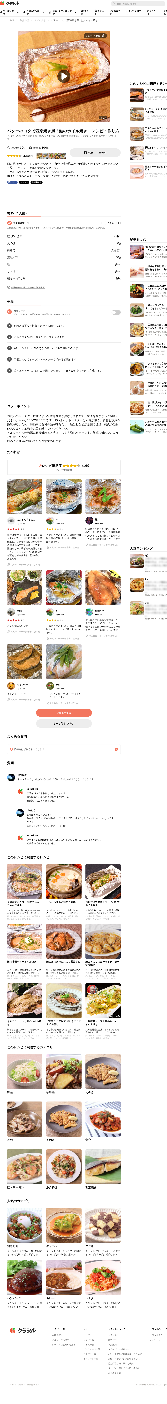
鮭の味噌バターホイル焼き (22, 961)
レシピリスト (89, 1340)
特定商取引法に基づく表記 (121, 1363)
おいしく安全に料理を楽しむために (125, 1354)
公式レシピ (85, 12)
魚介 (88, 1139)
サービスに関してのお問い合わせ (124, 1368)
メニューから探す (60, 1340)
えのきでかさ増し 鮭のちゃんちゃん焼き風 (23, 903)
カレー (50, 1298)
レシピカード (115, 12)
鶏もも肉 (12, 1246)
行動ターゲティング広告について (124, 1358)
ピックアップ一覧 (91, 1349)
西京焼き (91, 1187)
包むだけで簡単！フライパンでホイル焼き (102, 903)
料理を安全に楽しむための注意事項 (28, 287)
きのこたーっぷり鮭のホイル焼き (24, 1022)
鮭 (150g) (13, 236)
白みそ (11, 250)
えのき (11, 243)
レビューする (64, 712)
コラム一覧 (88, 1344)
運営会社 (112, 1340)
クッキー (91, 1246)
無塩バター (14, 257)
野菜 (10, 1092)
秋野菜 (50, 1092)
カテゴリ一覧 (89, 1354)
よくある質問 (114, 1373)
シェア (13, 182)
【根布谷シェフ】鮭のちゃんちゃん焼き (101, 1022)
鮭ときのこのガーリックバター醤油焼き (102, 963)
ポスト (25, 182)
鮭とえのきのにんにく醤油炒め (63, 961)
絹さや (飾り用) (17, 278)
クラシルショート (133, 12)
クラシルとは (114, 1335)
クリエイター (151, 12)
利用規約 (112, 1344)
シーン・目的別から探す (64, 1344)
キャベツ (52, 1246)
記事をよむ (99, 12)
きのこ (11, 1139)
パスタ (89, 1298)
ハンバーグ (14, 1298)
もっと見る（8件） (64, 723)
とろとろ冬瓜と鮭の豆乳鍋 (61, 901)
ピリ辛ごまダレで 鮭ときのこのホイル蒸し (63, 1022)
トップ (86, 1335)
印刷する (37, 182)
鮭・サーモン (15, 1187)
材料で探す (57, 1335)
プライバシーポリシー (118, 1349)
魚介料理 (52, 1187)
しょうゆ (12, 271)
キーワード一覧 (90, 1358)
